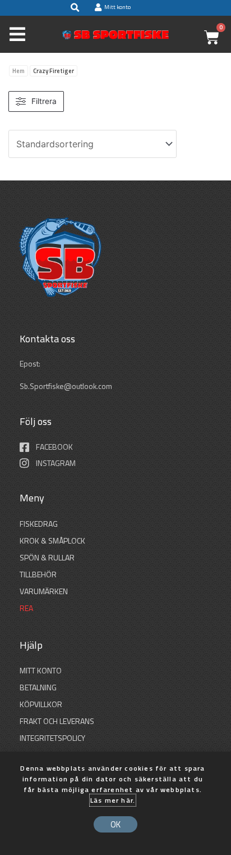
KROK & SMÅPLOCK (52, 540)
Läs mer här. (112, 800)
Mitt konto (41, 670)
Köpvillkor (41, 704)
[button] (74, 8)
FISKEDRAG (39, 524)
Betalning (38, 687)
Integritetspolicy (52, 738)
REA (26, 608)
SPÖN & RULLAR (47, 557)
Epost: (31, 363)
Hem (18, 70)
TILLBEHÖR (38, 574)
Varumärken (44, 591)
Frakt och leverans (57, 721)
